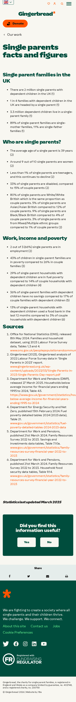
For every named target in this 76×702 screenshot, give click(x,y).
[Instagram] (25, 643)
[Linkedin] (34, 643)
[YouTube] (44, 643)
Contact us (39, 626)
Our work (14, 35)
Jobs (56, 626)
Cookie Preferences (18, 632)
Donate (18, 23)
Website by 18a (34, 692)
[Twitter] (6, 643)
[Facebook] (16, 643)
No (49, 542)
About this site (14, 626)
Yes (26, 542)
